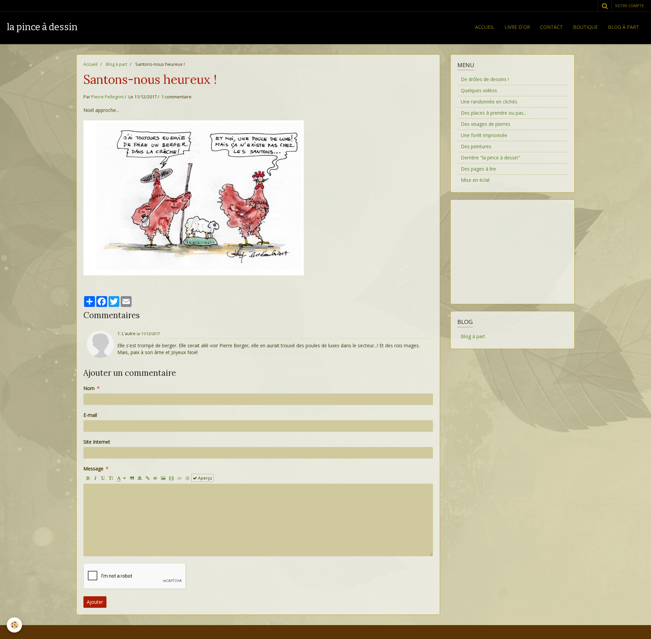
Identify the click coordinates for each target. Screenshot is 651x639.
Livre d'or (517, 27)
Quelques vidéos (479, 90)
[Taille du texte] (111, 478)
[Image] (163, 478)
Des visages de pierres (485, 124)
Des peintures (476, 146)
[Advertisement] (512, 247)
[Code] (179, 478)
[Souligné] (103, 478)
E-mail (90, 415)
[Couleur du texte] (121, 478)
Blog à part (623, 27)
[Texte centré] (140, 478)
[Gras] (87, 478)
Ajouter (95, 602)
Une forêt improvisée (484, 135)
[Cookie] (14, 625)
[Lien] (147, 478)
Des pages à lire (478, 169)
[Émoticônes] (187, 478)
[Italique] (95, 478)
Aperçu (204, 478)
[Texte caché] (155, 478)
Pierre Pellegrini (107, 97)
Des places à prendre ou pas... (494, 113)
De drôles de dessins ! (485, 79)
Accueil (484, 27)
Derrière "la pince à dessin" (490, 157)
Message (93, 468)
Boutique (585, 27)
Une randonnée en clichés (489, 101)
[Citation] (132, 478)
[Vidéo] (171, 478)
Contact (551, 27)
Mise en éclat (475, 180)
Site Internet (96, 442)
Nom (89, 388)
